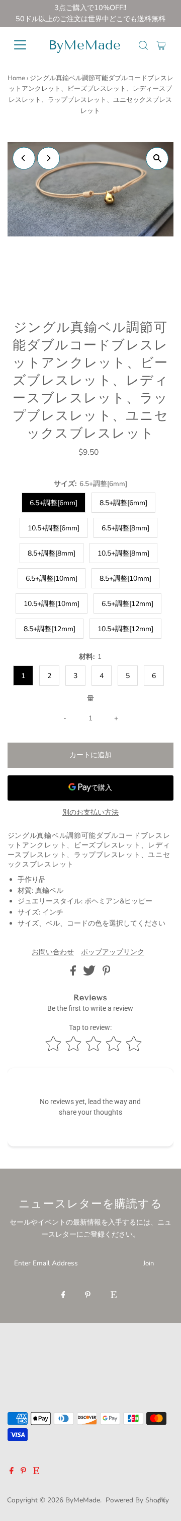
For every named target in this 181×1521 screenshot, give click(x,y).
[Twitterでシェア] (90, 973)
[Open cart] (161, 45)
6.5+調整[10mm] (51, 578)
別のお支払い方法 (90, 812)
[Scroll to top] (161, 1501)
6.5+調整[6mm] (53, 503)
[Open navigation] (22, 44)
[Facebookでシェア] (74, 973)
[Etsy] (113, 1296)
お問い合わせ (53, 952)
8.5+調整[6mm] (123, 503)
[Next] (48, 158)
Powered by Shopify (137, 1500)
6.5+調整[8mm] (125, 528)
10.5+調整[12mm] (125, 629)
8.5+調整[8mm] (51, 553)
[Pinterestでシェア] (107, 973)
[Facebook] (63, 1296)
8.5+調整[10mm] (125, 578)
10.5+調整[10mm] (51, 604)
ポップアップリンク (112, 952)
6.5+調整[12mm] (127, 604)
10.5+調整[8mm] (123, 553)
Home (16, 78)
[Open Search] (143, 45)
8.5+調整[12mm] (49, 629)
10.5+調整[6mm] (53, 528)
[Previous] (24, 158)
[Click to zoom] (157, 158)
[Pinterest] (87, 1296)
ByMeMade (84, 45)
